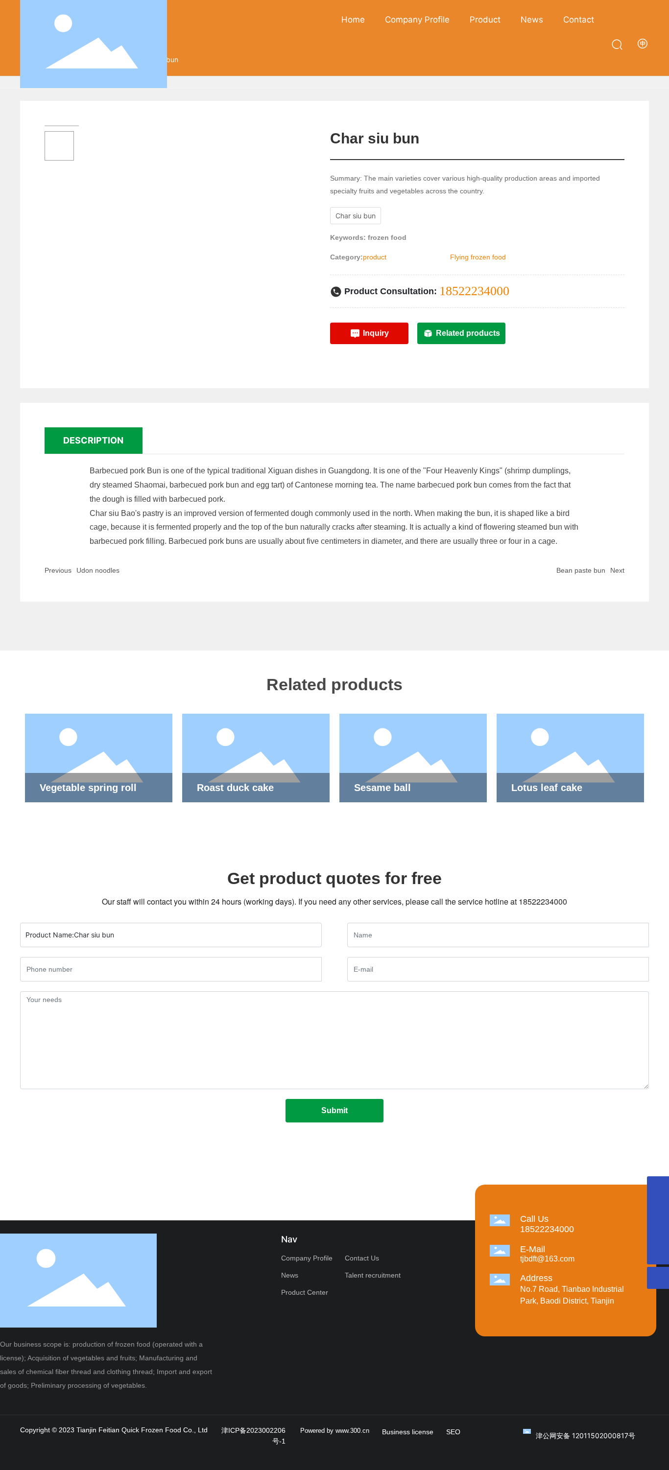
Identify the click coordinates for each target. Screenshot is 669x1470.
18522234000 (474, 291)
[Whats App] (658, 1209)
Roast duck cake (235, 787)
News (289, 1275)
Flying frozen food (478, 257)
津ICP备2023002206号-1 (253, 1435)
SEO (453, 1432)
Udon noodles (97, 570)
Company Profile (307, 1258)
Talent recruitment (373, 1275)
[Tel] (658, 1187)
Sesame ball (382, 787)
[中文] (643, 43)
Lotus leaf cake (546, 787)
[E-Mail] (658, 1231)
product (374, 257)
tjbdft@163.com (547, 1259)
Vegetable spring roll (88, 787)
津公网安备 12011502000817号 (585, 1435)
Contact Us (362, 1258)
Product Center (304, 1292)
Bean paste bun (580, 570)
